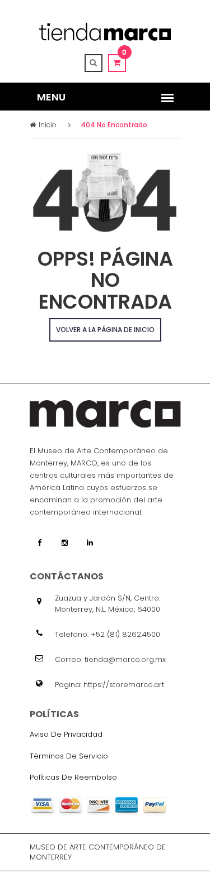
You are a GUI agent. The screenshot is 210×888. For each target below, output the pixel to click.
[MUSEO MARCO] (105, 31)
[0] (117, 62)
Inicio (48, 124)
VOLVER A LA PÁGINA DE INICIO (105, 329)
